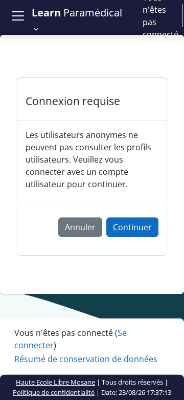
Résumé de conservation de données (85, 359)
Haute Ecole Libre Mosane (55, 382)
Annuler (80, 227)
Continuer (132, 227)
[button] (81, 20)
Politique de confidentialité (54, 392)
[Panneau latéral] (18, 15)
